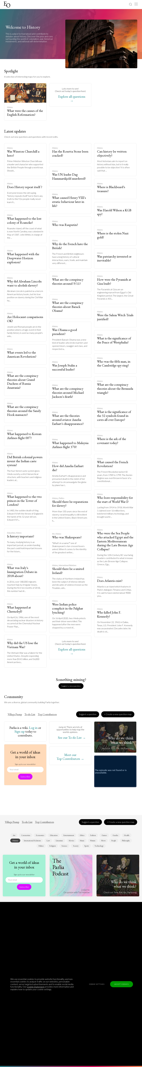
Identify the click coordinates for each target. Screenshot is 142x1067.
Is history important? (20, 536)
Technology (99, 846)
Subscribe (25, 776)
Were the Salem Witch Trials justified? (115, 317)
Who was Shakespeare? (67, 537)
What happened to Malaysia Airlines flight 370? (70, 445)
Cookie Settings (96, 984)
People (113, 840)
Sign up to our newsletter (25, 764)
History (10, 107)
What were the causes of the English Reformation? (25, 113)
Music (82, 840)
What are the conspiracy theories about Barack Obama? (67, 307)
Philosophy (126, 840)
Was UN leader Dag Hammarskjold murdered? (69, 176)
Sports (86, 846)
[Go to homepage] (7, 4)
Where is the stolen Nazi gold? (112, 235)
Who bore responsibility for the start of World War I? (115, 499)
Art (53, 534)
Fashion (93, 835)
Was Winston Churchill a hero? (23, 153)
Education (11, 533)
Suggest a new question (71, 686)
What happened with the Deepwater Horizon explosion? (23, 258)
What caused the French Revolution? (112, 464)
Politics (61, 498)
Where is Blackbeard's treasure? (111, 189)
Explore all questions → (71, 98)
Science (64, 846)
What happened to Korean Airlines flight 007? (24, 436)
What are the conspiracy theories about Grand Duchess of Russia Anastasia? (22, 381)
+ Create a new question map (118, 714)
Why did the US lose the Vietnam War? (22, 645)
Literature (59, 840)
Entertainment (68, 835)
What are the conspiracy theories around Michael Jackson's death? (68, 392)
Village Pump (15, 714)
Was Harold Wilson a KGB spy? (114, 212)
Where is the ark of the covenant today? (111, 441)
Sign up (19, 731)
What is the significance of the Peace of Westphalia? (114, 340)
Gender (115, 835)
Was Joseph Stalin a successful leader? (64, 367)
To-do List (29, 714)
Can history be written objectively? (112, 153)
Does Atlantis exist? (110, 581)
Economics (40, 835)
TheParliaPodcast (60, 867)
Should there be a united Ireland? (68, 571)
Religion (52, 846)
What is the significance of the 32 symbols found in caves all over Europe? (114, 416)
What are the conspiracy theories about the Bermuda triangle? (115, 388)
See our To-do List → (72, 738)
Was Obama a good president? (64, 332)
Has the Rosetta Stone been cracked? (70, 153)
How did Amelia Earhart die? (68, 468)
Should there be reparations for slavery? (70, 503)
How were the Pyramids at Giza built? (114, 281)
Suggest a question (87, 714)
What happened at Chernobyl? (19, 609)
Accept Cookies (121, 984)
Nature (92, 840)
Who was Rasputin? (65, 225)
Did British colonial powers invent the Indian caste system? (24, 461)
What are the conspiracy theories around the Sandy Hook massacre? (24, 411)
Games (104, 835)
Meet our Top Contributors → (70, 757)
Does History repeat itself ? (24, 187)
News (103, 840)
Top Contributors (47, 714)
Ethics (82, 835)
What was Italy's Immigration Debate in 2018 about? (22, 572)
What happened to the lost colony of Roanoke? (24, 220)
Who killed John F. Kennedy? (109, 614)
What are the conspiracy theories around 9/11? (67, 281)
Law (48, 840)
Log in (33, 728)
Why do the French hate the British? (70, 246)
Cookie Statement (35, 986)
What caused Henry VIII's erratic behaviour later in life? (69, 201)
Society (75, 846)
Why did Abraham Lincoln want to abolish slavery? (24, 283)
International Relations (67, 565)
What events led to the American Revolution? (21, 354)
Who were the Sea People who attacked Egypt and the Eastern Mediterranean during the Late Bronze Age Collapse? (115, 541)
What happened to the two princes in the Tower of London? (24, 500)
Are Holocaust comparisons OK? (25, 319)
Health (126, 835)
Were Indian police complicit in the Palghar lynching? (67, 608)
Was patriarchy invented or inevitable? (114, 258)
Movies (71, 840)
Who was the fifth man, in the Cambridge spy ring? (113, 363)
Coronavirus (25, 835)
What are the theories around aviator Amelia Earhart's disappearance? (68, 419)
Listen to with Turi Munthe (77, 891)
